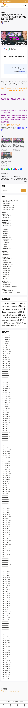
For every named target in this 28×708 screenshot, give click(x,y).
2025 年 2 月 (5, 371)
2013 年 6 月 (5, 646)
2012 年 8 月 (5, 666)
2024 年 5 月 (5, 388)
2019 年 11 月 (5, 495)
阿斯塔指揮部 (12, 323)
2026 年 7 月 (5, 337)
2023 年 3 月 (5, 416)
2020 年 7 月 (5, 479)
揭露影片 (5, 231)
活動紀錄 (5, 252)
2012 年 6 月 (5, 670)
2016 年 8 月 (5, 571)
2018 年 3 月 (5, 534)
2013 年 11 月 (5, 636)
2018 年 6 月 (5, 528)
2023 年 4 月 (5, 414)
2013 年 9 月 (5, 640)
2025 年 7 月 (5, 361)
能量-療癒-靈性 (6, 264)
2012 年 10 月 (5, 662)
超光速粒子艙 (6, 282)
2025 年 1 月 (5, 373)
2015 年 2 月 (5, 607)
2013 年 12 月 (5, 634)
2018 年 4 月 (5, 532)
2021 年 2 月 (5, 465)
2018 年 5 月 (5, 530)
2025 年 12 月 (5, 351)
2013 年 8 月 (5, 642)
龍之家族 (19, 325)
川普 (16, 309)
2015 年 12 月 (5, 587)
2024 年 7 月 (5, 384)
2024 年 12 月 (5, 375)
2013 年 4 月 (5, 650)
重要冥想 (4, 222)
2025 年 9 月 (5, 357)
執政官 (9, 306)
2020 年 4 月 (5, 485)
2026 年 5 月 (5, 341)
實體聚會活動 (5, 237)
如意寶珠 (4, 309)
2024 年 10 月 (5, 379)
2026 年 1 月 (5, 349)
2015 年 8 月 (5, 595)
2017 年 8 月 (5, 548)
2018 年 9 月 (5, 522)
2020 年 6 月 (5, 481)
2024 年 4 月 (5, 390)
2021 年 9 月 (5, 451)
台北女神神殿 (5, 251)
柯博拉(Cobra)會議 (7, 209)
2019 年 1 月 (5, 514)
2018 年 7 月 (5, 526)
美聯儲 (3, 320)
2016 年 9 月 (5, 569)
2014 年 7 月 (5, 621)
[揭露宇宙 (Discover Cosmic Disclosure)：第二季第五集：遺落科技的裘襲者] (6, 155)
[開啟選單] (25, 5)
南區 (5, 240)
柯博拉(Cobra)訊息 (7, 203)
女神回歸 (5, 274)
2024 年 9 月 (5, 380)
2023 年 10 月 (5, 402)
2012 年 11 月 (5, 660)
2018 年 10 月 (5, 520)
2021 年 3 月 (5, 463)
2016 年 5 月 (5, 577)
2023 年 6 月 (5, 410)
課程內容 (5, 217)
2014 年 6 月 (5, 623)
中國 (5, 303)
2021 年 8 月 (5, 453)
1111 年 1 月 (4, 678)
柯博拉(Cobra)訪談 (7, 207)
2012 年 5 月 (5, 672)
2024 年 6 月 (5, 386)
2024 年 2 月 (5, 394)
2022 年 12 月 (5, 422)
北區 (5, 242)
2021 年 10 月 (5, 449)
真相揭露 (18, 315)
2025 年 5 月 (5, 365)
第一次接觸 (11, 317)
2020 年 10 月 (5, 473)
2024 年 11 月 (5, 377)
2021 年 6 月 (5, 457)
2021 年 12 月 (5, 445)
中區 (5, 244)
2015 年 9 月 (5, 593)
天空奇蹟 (5, 272)
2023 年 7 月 (5, 408)
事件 (8, 303)
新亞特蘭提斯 (15, 312)
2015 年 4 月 (5, 603)
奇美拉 (19, 306)
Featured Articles (7, 290)
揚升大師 (6, 312)
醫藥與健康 (5, 262)
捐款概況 (4, 212)
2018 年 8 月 (5, 524)
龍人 (23, 325)
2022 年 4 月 (5, 438)
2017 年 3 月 (5, 558)
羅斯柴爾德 (17, 317)
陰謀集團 (20, 323)
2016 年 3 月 (5, 581)
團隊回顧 (5, 233)
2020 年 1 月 (5, 491)
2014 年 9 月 (5, 617)
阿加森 (8, 323)
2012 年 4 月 (5, 674)
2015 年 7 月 (5, 597)
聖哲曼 (11, 320)
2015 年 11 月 (5, 589)
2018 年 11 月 (5, 518)
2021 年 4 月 (5, 461)
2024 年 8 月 (5, 382)
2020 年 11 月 (5, 471)
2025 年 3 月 (5, 369)
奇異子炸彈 (13, 306)
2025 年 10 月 (5, 355)
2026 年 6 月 (5, 339)
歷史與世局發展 (6, 258)
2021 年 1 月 (5, 467)
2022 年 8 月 (5, 430)
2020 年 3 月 (5, 487)
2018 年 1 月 (5, 538)
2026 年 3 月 (5, 345)
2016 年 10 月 (5, 567)
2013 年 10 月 (5, 638)
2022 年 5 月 (5, 436)
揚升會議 (10, 312)
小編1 (8, 21)
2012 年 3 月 (5, 676)
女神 (23, 306)
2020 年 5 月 (5, 483)
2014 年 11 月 (5, 613)
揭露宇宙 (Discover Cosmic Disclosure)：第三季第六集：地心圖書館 (7, 178)
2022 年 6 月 (5, 434)
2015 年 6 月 (5, 599)
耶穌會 (8, 320)
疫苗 (14, 315)
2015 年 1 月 (5, 609)
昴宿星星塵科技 (6, 284)
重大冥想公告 (6, 225)
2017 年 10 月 (5, 544)
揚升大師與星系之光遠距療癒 (9, 286)
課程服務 (4, 214)
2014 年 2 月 (5, 631)
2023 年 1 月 (5, 420)
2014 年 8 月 (5, 619)
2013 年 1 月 (5, 656)
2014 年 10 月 (5, 615)
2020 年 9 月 (5, 475)
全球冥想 (20, 303)
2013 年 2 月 (5, 654)
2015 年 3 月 (5, 605)
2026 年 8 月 (5, 335)
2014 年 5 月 (5, 625)
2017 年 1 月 (5, 562)
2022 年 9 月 (5, 428)
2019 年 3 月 (5, 510)
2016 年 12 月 (5, 564)
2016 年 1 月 (5, 585)
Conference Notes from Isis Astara (11, 292)
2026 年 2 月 (5, 347)
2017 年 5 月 (5, 554)
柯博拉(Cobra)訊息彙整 (8, 201)
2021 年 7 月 (5, 455)
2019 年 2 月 (5, 512)
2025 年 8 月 (5, 359)
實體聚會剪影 (6, 239)
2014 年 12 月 (5, 611)
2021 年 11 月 (5, 447)
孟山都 (13, 309)
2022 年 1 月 (5, 443)
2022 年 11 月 (5, 424)
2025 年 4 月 (5, 367)
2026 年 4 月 (5, 343)
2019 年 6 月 (5, 505)
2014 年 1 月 (5, 632)
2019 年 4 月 (5, 508)
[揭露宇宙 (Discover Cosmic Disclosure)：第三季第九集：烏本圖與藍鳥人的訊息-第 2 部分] (18, 140)
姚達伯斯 (9, 309)
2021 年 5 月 (5, 459)
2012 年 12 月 (5, 658)
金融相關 (5, 268)
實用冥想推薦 (6, 223)
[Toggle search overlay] (23, 5)
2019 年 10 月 (5, 497)
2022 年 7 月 (5, 432)
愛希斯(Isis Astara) (7, 205)
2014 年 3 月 (5, 629)
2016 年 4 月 (5, 579)
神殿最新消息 (6, 254)
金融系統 (14, 320)
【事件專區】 (5, 235)
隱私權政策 (14, 702)
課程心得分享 (6, 215)
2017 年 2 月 (5, 560)
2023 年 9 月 (5, 404)
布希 (18, 309)
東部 (5, 246)
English (3, 289)
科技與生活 (5, 266)
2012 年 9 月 (5, 664)
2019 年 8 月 (5, 501)
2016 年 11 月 (5, 566)
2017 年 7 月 (5, 550)
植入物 (5, 315)
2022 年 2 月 (5, 441)
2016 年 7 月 (5, 573)
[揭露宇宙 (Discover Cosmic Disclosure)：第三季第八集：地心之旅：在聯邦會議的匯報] (6, 140)
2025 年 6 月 (5, 363)
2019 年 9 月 (5, 499)
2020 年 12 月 (5, 469)
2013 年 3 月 (5, 652)
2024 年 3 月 (5, 392)
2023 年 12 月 (5, 398)
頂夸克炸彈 (11, 326)
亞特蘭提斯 (12, 303)
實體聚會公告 (6, 248)
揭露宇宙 (3, 12)
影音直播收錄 (5, 228)
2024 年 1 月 (5, 396)
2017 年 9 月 (5, 546)
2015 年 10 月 (5, 591)
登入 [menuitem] (26, 1)
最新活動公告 (5, 220)
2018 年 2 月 (5, 536)
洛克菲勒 (10, 315)
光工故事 (5, 260)
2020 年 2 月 (5, 489)
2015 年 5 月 (5, 601)
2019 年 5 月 (5, 506)
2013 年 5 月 (5, 648)
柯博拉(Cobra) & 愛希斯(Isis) (8, 200)
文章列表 (4, 257)
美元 (21, 317)
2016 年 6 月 (5, 575)
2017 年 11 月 (5, 542)
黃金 (16, 325)
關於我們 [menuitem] (9, 1)
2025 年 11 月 (5, 353)
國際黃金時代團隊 (19, 701)
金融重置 (20, 320)
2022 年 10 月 (5, 426)
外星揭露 (5, 270)
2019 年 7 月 (5, 503)
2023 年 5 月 (5, 412)
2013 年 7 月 (5, 644)
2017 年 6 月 (5, 552)
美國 (24, 317)
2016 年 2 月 (5, 583)
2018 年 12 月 (5, 516)
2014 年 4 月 (5, 627)
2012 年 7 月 (5, 668)
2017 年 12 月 (5, 540)
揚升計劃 (5, 278)
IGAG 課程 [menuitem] (4, 1)
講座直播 (5, 229)
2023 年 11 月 (5, 400)
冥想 (5, 306)
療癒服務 (4, 281)
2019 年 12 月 (5, 493)
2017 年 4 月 (5, 556)
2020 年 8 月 (5, 477)
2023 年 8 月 (5, 406)
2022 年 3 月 (5, 440)
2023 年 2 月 (5, 418)
